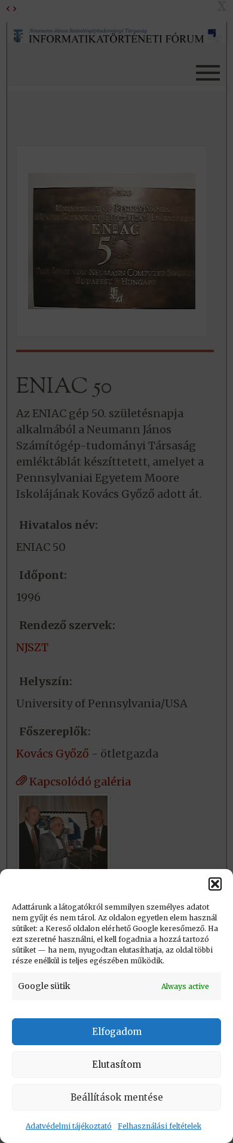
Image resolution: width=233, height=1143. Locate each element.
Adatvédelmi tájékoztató (69, 1126)
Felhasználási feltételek (159, 1126)
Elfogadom (117, 1031)
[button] (215, 884)
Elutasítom (116, 1064)
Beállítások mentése (116, 1097)
